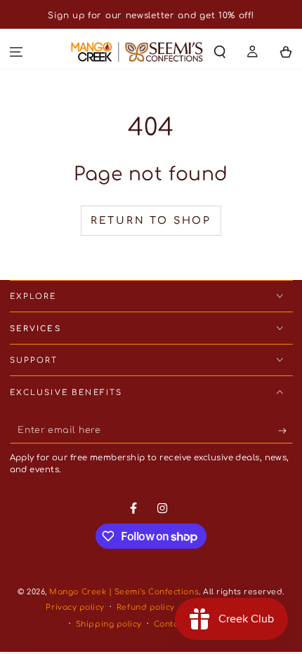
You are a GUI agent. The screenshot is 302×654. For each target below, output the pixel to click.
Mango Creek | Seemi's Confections (124, 591)
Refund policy (146, 607)
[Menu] (16, 52)
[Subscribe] (285, 431)
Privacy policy (75, 607)
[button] (220, 52)
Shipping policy (109, 624)
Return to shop (151, 220)
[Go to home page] (137, 51)
